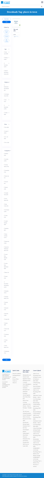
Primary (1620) (6, 58)
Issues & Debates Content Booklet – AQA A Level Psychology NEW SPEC (37, 390)
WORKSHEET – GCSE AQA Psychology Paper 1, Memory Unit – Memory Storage (37, 452)
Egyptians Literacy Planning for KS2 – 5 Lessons (27, 380)
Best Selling (6, 40)
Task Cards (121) (6, 329)
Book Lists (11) (6, 177)
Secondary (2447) (6, 66)
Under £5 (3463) (6, 132)
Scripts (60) (7, 319)
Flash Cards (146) (6, 205)
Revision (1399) (6, 314)
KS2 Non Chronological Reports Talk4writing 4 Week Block (26, 431)
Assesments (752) (6, 171)
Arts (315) (5, 100)
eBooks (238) (6, 188)
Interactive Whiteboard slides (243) (6, 249)
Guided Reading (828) (6, 223)
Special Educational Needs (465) (6, 72)
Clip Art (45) (6, 182)
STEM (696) (5, 113)
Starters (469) (6, 324)
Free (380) (7, 127)
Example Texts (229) (6, 193)
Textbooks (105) (6, 335)
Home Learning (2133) (5, 236)
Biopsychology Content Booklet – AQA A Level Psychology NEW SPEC (37, 406)
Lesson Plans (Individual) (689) (6, 266)
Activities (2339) (6, 160)
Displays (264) (6, 154)
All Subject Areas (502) (6, 95)
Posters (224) (6, 277)
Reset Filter (6, 19)
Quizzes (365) (6, 303)
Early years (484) (6, 53)
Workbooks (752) (6, 352)
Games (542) (5, 216)
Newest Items (6, 32)
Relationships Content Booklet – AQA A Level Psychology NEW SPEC (37, 443)
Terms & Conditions (17, 373)
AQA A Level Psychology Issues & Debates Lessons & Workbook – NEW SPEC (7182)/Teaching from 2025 (37, 379)
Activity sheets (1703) (6, 165)
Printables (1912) (6, 292)
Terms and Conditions (23, 476)
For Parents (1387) (6, 210)
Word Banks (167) (6, 346)
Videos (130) (5, 341)
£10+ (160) (7, 142)
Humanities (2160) (6, 108)
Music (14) (7, 272)
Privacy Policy (16, 379)
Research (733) (6, 308)
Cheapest (6, 36)
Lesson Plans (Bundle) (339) (6, 257)
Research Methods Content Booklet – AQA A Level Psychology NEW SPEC (37, 415)
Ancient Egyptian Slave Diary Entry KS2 (26, 397)
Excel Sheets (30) (6, 199)
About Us (15, 382)
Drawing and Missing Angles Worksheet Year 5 (26, 424)
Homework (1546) (6, 242)
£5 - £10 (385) (6, 137)
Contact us (15, 380)
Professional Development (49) (6, 88)
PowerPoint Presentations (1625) (6, 285)
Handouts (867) (6, 229)
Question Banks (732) (6, 297)
